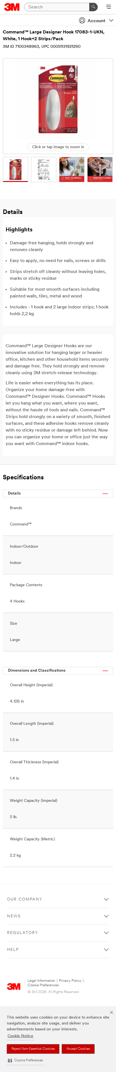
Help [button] (13, 950)
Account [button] (96, 21)
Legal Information (41, 981)
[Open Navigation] (108, 7)
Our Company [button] (25, 899)
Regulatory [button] (22, 933)
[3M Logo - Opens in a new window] (12, 7)
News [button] (14, 916)
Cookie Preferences (43, 985)
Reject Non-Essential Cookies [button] (33, 1049)
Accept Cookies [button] (78, 1049)
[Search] (93, 7)
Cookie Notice (20, 1036)
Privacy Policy (70, 981)
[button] (25, 1060)
